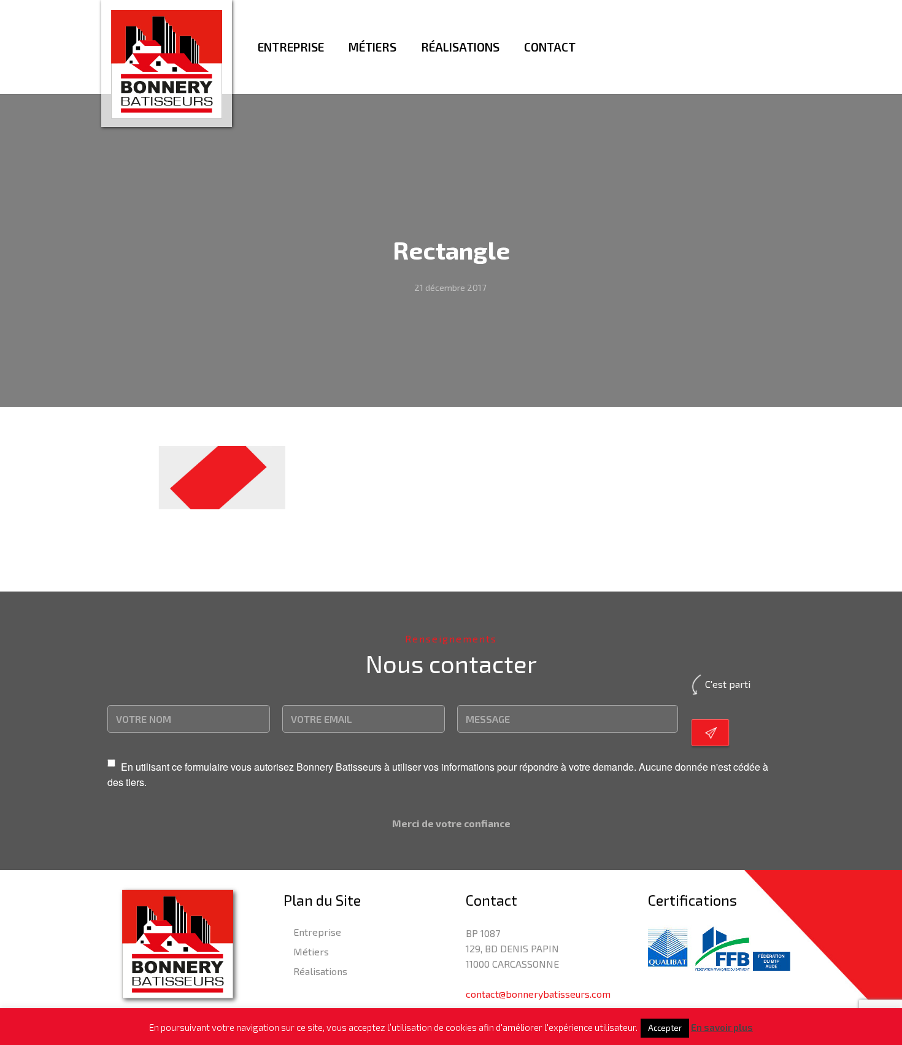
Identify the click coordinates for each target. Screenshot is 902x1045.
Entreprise (317, 932)
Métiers (311, 951)
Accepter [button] (665, 1028)
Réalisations (320, 971)
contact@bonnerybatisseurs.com (538, 994)
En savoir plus (722, 1027)
